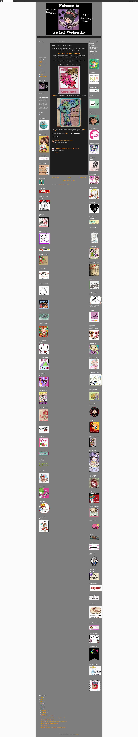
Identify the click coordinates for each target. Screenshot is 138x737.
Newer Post (55, 177)
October (43, 714)
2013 (41, 705)
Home (40, 37)
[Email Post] (72, 133)
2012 (41, 707)
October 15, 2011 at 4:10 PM (66, 140)
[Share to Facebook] (78, 133)
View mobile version (69, 180)
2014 (41, 703)
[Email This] (74, 133)
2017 (41, 697)
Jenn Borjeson (43, 76)
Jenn (40, 64)
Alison (40, 61)
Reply (56, 144)
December (44, 710)
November (44, 712)
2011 (41, 708)
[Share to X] (77, 133)
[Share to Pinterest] (79, 133)
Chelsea (57, 140)
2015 (41, 701)
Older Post (83, 177)
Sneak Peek (57, 37)
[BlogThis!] (75, 133)
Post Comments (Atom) (63, 184)
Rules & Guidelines (48, 37)
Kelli (40, 65)
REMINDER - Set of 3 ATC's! (47, 715)
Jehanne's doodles (60, 148)
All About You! (44, 725)
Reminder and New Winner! (47, 719)
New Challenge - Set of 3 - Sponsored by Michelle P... (53, 717)
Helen (40, 62)
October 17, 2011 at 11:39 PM (72, 148)
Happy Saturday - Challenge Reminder (50, 723)
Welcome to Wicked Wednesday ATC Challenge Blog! (53, 727)
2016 (41, 699)
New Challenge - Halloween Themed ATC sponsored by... (54, 721)
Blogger (77, 734)
